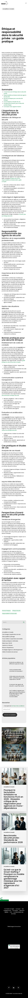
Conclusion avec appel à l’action (12, 106)
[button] (26, 3)
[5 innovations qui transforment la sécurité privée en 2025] (14, 752)
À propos (18, 909)
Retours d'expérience (8, 647)
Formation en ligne (9, 909)
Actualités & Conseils (8, 9)
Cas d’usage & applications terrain (11, 634)
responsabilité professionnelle (9, 613)
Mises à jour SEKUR (7, 643)
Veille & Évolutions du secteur (10, 652)
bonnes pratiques (6, 610)
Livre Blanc (15, 910)
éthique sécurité (16, 610)
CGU (11, 912)
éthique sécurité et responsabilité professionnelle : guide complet (11, 180)
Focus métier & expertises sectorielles (12, 639)
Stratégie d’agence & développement (12, 650)
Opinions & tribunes (7, 645)
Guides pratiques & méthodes (10, 641)
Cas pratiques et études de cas (12, 102)
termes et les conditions (17, 706)
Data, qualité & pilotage (8, 636)
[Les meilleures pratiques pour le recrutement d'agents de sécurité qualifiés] (14, 735)
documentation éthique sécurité (10, 395)
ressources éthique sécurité (9, 430)
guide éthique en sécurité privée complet (13, 361)
